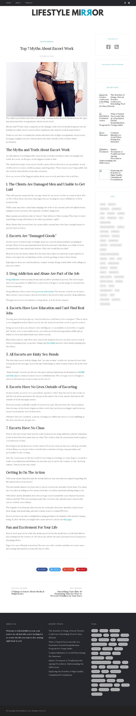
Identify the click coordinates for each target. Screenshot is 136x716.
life (119, 259)
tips (117, 290)
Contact (29, 3)
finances (105, 236)
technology (106, 290)
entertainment (107, 227)
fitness (115, 236)
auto (103, 204)
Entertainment (46, 42)
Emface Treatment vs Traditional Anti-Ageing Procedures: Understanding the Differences (66, 663)
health (104, 245)
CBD (102, 218)
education (105, 222)
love (103, 263)
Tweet (56, 569)
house (103, 259)
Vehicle (115, 299)
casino (121, 213)
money (104, 268)
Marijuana (113, 263)
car (102, 213)
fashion (104, 231)
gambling (113, 240)
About (18, 3)
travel (104, 295)
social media (106, 281)
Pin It (82, 569)
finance (115, 231)
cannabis (116, 209)
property (114, 272)
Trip (112, 295)
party (103, 272)
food (103, 240)
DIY (121, 218)
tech (111, 286)
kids (112, 259)
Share (43, 569)
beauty (112, 204)
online (113, 268)
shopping (119, 277)
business (105, 209)
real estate (106, 277)
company (112, 218)
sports (119, 281)
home (103, 249)
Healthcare (116, 245)
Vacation (105, 299)
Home (8, 3)
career (111, 213)
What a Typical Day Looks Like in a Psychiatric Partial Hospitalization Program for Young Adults (64, 645)
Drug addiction (12, 279)
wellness (105, 304)
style (103, 286)
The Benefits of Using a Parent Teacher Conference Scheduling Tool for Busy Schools (66, 634)
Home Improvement (109, 254)
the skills (51, 343)
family (121, 227)
